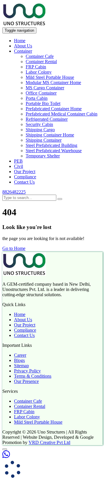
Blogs (19, 360)
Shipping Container (44, 140)
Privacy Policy (27, 370)
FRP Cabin (36, 66)
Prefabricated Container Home (54, 108)
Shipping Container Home (50, 134)
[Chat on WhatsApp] (6, 456)
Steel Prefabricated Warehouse (54, 150)
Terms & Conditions (32, 376)
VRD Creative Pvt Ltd (49, 442)
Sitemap (21, 365)
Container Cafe (40, 56)
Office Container (41, 92)
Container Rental (41, 61)
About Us (23, 45)
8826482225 (14, 191)
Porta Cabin (37, 98)
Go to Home (13, 248)
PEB (18, 161)
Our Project (24, 171)
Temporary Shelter (43, 155)
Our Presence (26, 381)
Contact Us (24, 182)
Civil (18, 166)
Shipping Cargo (40, 129)
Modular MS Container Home (53, 82)
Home (19, 40)
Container (23, 51)
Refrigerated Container (47, 119)
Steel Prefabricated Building (51, 145)
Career (20, 355)
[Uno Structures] (24, 24)
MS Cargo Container (45, 87)
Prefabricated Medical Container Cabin (61, 113)
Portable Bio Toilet (43, 103)
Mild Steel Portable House (50, 77)
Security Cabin (39, 124)
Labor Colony (39, 72)
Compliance (25, 176)
